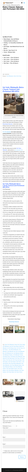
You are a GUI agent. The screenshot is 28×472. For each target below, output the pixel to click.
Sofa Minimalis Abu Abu (12, 351)
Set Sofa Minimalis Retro (13, 87)
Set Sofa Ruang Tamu (11, 348)
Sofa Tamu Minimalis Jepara (16, 365)
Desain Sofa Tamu (18, 344)
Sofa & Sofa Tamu (17, 76)
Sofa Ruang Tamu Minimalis (16, 356)
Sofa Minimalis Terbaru (18, 355)
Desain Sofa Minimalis (9, 344)
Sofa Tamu (17, 358)
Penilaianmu (5, 426)
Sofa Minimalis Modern (18, 353)
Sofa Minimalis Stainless (8, 355)
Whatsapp (6, 69)
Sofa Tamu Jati (9, 360)
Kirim (22, 457)
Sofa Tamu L (19, 361)
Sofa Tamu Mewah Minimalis (15, 363)
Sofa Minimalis (10, 76)
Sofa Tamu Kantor (12, 361)
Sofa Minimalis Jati (9, 353)
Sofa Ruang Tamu (6, 356)
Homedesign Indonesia (18, 470)
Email (4, 444)
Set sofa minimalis (7, 132)
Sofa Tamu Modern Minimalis (12, 370)
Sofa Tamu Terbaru (18, 372)
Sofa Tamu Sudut (10, 372)
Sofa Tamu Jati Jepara (17, 360)
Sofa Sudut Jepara (11, 358)
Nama (4, 437)
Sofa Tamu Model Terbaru (11, 368)
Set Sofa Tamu (20, 348)
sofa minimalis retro (19, 150)
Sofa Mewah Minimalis (13, 349)
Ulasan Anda (6, 427)
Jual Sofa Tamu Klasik (14, 346)
